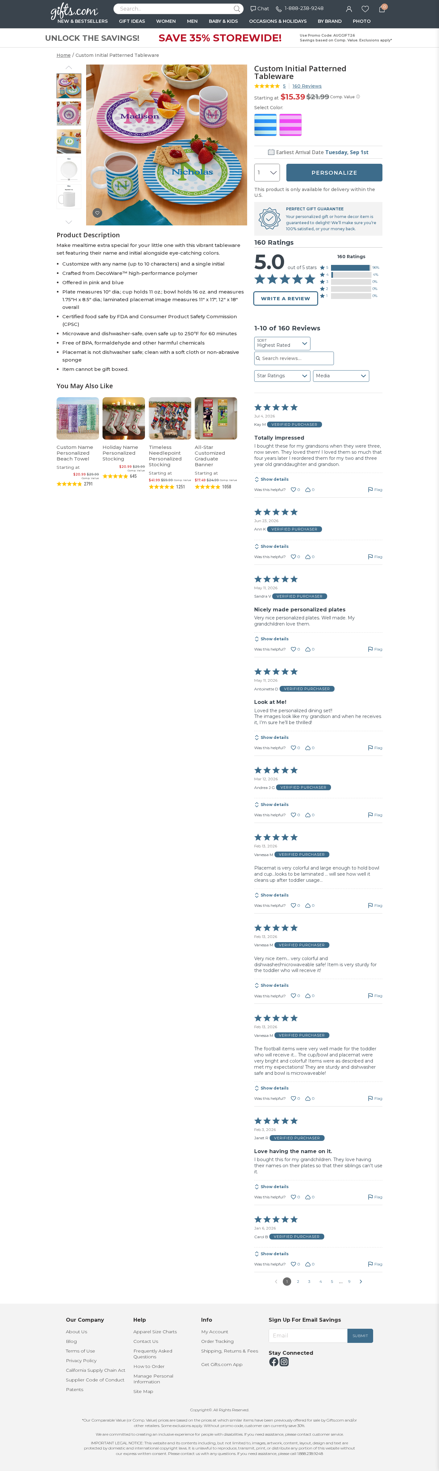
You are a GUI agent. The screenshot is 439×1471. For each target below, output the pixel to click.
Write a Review (285, 298)
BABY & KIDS (223, 21)
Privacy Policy (81, 1360)
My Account (214, 1332)
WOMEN (166, 21)
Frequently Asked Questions (152, 1354)
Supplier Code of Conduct (95, 1380)
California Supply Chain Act (95, 1370)
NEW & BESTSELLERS (83, 21)
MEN (192, 21)
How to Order (149, 1366)
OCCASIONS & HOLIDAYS (278, 21)
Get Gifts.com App (222, 1364)
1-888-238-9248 (304, 8)
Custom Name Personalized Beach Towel (75, 453)
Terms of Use (80, 1351)
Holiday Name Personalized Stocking (120, 453)
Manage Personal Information (153, 1379)
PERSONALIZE (334, 173)
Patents (74, 1389)
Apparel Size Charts (155, 1332)
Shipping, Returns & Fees (229, 1351)
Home (64, 55)
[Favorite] (365, 8)
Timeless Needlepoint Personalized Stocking (165, 456)
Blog (71, 1341)
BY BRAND (330, 21)
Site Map (143, 1391)
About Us (76, 1332)
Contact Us (145, 1341)
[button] (351, 268)
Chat (263, 8)
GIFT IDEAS (132, 21)
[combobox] (282, 343)
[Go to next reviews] (361, 1281)
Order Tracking (217, 1341)
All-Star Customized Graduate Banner (210, 456)
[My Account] (349, 8)
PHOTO (362, 21)
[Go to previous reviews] (276, 1281)
